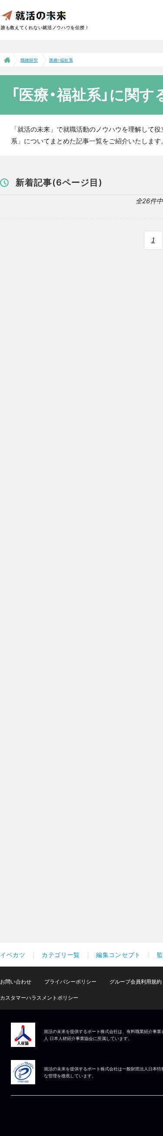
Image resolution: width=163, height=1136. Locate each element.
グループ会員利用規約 (136, 981)
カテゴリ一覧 (61, 954)
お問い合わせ (15, 981)
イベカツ (13, 954)
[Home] (6, 59)
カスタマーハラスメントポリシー (39, 997)
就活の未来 (33, 15)
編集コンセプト (118, 954)
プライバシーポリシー (70, 981)
